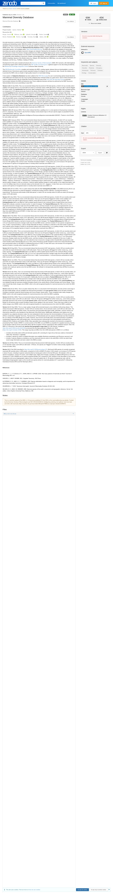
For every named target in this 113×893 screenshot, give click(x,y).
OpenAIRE (88, 52)
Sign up (104, 3)
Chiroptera (99, 68)
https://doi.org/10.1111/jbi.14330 (12, 330)
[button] (39, 414)
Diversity (98, 65)
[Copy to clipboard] (107, 86)
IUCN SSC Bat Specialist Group (55, 79)
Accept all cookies (82, 889)
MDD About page (43, 76)
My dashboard (62, 3)
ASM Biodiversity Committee (13, 69)
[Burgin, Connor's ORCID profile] (12, 34)
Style (82, 133)
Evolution (100, 70)
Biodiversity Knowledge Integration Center (16, 66)
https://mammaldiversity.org (34, 49)
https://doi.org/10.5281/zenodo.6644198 (14, 328)
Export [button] (100, 152)
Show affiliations (70, 21)
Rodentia (91, 68)
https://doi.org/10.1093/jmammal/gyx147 (35, 349)
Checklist (84, 68)
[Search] (43, 3)
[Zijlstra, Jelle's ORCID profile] (47, 37)
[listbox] (91, 133)
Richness (93, 70)
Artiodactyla (85, 70)
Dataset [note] (65, 14)
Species (92, 65)
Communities (51, 3)
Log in (94, 3)
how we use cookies (34, 889)
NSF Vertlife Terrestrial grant (39, 64)
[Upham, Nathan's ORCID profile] (23, 30)
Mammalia (85, 65)
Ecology (84, 73)
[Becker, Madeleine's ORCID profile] (14, 37)
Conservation (92, 73)
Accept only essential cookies (98, 889)
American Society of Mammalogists (41, 63)
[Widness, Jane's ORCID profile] (23, 34)
